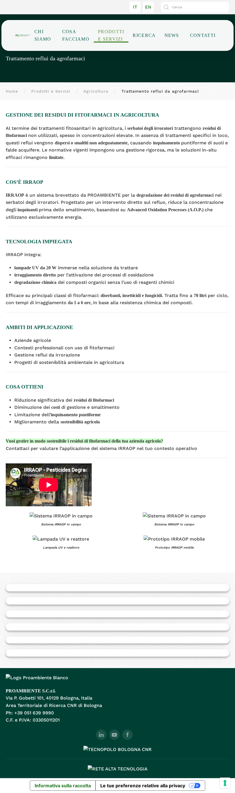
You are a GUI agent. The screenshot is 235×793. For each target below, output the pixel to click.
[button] (61, 520)
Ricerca (144, 35)
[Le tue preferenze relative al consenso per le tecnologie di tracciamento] (225, 783)
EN (148, 7)
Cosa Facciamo (75, 35)
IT (135, 7)
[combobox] (194, 7)
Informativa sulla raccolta (63, 785)
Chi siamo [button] (42, 35)
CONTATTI (203, 35)
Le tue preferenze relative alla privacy (142, 785)
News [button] (171, 35)
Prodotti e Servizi (111, 35)
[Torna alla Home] (22, 35)
